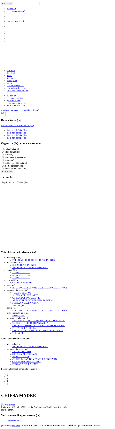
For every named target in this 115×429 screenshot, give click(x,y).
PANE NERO (18, 315)
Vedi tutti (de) (18, 305)
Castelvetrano (14, 100)
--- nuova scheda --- (15, 85)
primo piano (12, 80)
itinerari (10, 78)
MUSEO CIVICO (20, 356)
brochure (11, 70)
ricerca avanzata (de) (16, 11)
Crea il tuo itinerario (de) (17, 90)
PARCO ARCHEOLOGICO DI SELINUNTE (33, 260)
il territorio (11, 73)
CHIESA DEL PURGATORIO (26, 298)
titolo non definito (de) (17, 130)
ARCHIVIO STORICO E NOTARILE (30, 267)
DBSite (15, 425)
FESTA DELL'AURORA (24, 328)
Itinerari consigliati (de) (17, 88)
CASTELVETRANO (22, 282)
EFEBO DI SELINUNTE (24, 265)
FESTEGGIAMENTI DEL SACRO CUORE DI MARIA (38, 325)
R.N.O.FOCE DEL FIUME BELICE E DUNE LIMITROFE (39, 288)
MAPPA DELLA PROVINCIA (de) (17, 125)
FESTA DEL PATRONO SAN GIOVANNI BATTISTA (37, 330)
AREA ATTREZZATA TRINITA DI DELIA (32, 300)
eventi (9, 75)
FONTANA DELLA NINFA (25, 303)
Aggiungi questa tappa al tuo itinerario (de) (20, 110)
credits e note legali (15, 21)
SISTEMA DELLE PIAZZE (25, 295)
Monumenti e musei (17, 103)
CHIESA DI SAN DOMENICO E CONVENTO (34, 359)
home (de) (11, 8)
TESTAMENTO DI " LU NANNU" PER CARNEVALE (38, 320)
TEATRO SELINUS (21, 293)
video (9, 83)
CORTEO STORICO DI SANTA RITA (30, 323)
